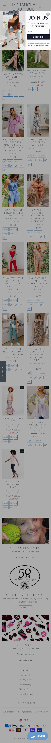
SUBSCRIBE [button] (38, 37)
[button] (48, 14)
